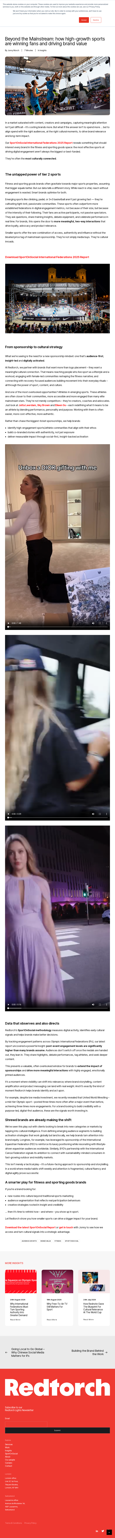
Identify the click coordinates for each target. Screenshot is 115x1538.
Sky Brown (43, 405)
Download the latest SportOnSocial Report (30, 1227)
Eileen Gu (60, 405)
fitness (58, 1241)
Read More (15, 1320)
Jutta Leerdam (27, 405)
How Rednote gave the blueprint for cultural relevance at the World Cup (93, 1308)
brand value (46, 1241)
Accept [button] (84, 20)
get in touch (66, 1227)
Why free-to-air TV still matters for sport (57, 1306)
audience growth (29, 1241)
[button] (21, 1281)
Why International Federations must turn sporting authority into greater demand (19, 1309)
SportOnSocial (72, 1241)
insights (43, 50)
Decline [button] (96, 20)
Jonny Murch (13, 50)
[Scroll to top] (109, 1532)
